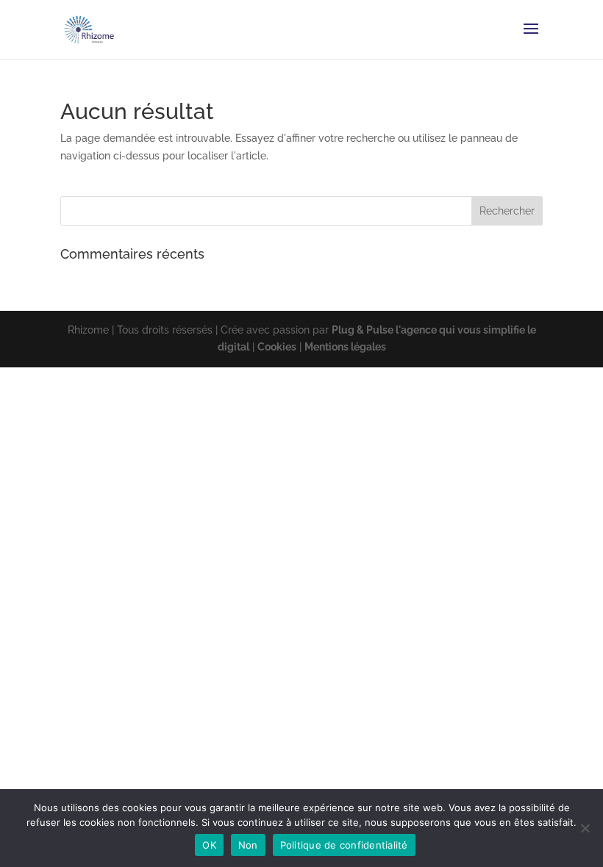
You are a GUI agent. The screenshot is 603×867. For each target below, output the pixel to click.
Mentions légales (345, 347)
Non (248, 845)
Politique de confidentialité (344, 845)
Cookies (276, 347)
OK (209, 845)
